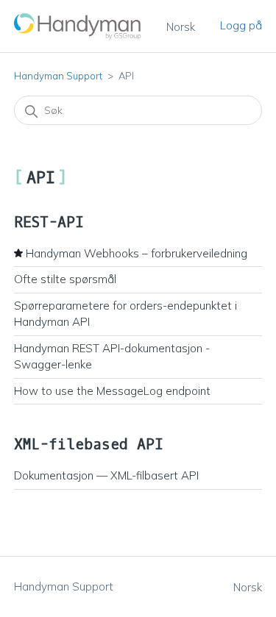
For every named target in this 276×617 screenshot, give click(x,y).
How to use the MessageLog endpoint (112, 391)
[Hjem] (78, 26)
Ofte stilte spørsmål (65, 279)
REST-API (49, 222)
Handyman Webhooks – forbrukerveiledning (136, 253)
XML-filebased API (88, 444)
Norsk (180, 27)
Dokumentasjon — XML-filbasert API (106, 475)
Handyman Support (58, 76)
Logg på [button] (241, 25)
